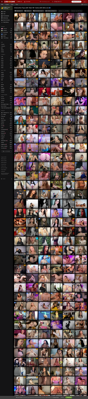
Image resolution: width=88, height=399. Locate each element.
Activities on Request (51, 10)
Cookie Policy (56, 397)
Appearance (19, 10)
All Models (3, 171)
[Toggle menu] (2, 1)
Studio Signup (3, 169)
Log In (84, 1)
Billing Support (3, 158)
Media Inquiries (3, 162)
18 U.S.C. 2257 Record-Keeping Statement (5, 174)
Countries (28, 10)
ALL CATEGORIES (7, 151)
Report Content (3, 160)
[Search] (52, 1)
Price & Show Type (38, 10)
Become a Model (4, 167)
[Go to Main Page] (10, 1)
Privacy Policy (3, 164)
